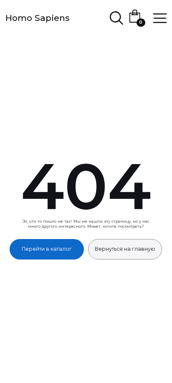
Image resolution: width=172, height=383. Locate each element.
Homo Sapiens (37, 18)
